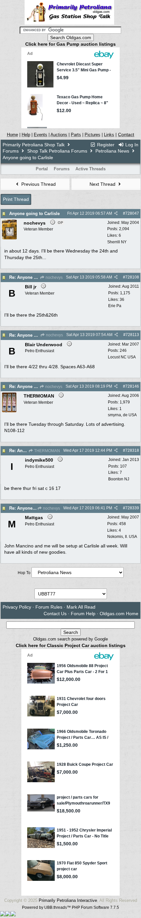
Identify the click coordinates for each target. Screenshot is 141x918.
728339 (132, 508)
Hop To (24, 572)
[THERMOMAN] (9, 411)
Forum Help (83, 613)
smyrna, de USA (122, 415)
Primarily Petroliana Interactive (68, 900)
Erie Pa (114, 305)
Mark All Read (81, 607)
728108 (132, 277)
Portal (42, 168)
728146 (132, 386)
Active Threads (90, 168)
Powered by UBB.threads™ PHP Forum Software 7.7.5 (70, 907)
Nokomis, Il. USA (122, 536)
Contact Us (55, 613)
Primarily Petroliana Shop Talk (34, 144)
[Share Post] (116, 213)
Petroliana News (112, 151)
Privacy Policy (17, 607)
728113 (132, 334)
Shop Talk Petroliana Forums (57, 151)
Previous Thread (38, 184)
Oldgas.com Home (119, 613)
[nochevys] (9, 238)
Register (105, 144)
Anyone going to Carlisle (34, 213)
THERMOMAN (46, 450)
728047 (132, 213)
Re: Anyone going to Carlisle (38, 277)
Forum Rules (48, 607)
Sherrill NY (117, 242)
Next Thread (103, 184)
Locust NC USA (122, 357)
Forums (11, 151)
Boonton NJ (118, 479)
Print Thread (16, 199)
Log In (131, 144)
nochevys (54, 277)
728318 (132, 450)
